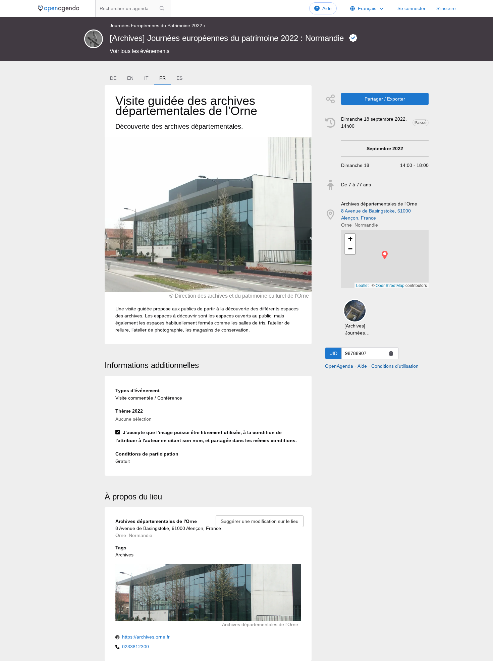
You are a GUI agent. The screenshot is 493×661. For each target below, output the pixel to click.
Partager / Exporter (385, 99)
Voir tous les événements (139, 51)
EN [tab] (130, 78)
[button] (385, 255)
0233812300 (135, 646)
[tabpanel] (208, 214)
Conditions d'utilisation (395, 366)
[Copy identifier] (391, 353)
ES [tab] (179, 78)
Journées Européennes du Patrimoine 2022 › (157, 25)
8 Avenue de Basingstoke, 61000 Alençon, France (376, 214)
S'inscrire (446, 8)
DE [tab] (113, 78)
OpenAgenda (339, 366)
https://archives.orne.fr (146, 637)
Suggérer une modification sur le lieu (259, 521)
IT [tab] (146, 78)
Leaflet (362, 285)
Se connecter (411, 8)
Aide (327, 8)
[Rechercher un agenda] (162, 8)
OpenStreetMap (390, 285)
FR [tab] (162, 78)
